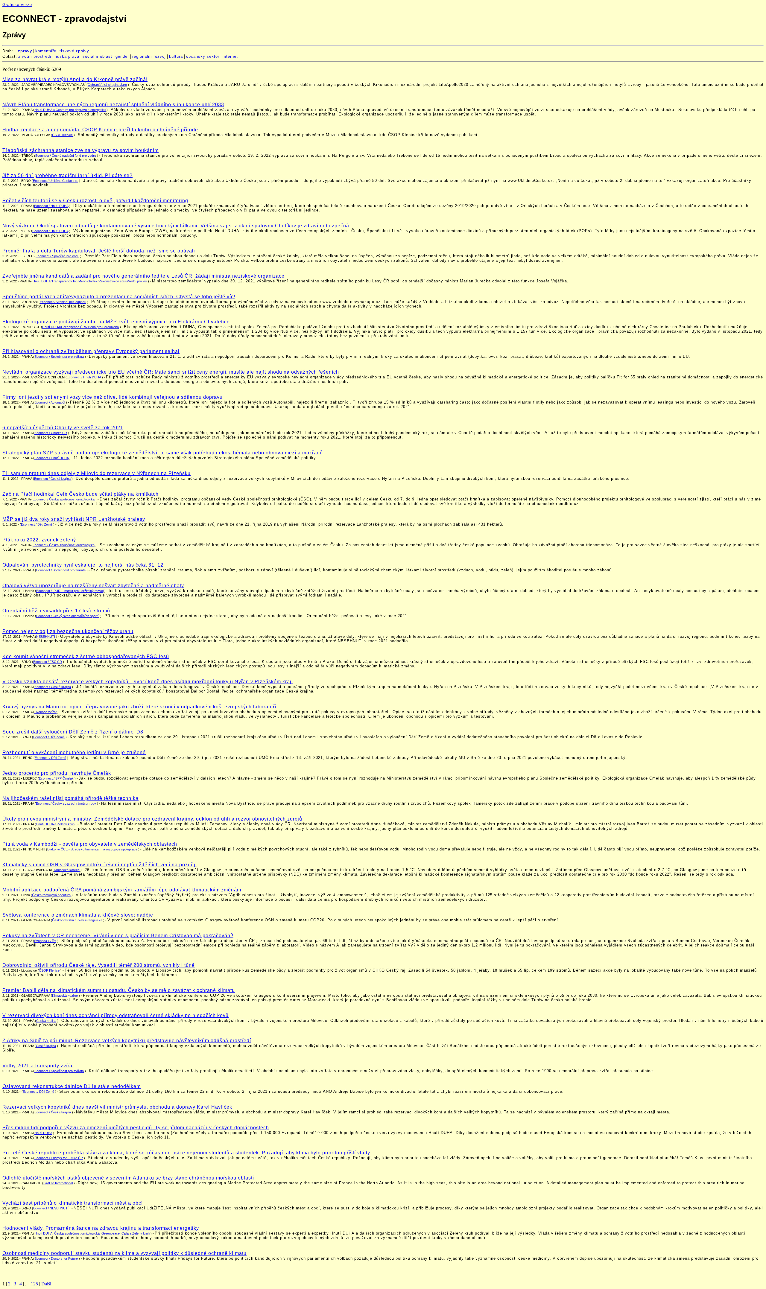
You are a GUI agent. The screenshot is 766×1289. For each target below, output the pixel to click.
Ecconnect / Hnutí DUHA (50, 231)
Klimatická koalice (67, 870)
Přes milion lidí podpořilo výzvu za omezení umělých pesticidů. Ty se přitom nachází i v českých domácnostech (135, 1127)
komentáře (45, 51)
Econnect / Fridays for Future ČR (58, 1158)
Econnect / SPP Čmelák (56, 778)
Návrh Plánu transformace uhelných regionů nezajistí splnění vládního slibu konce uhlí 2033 (113, 104)
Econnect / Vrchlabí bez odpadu (63, 302)
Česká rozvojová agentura (51, 895)
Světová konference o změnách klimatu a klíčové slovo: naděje (77, 914)
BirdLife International (58, 1183)
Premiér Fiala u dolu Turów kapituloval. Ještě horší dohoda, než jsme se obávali (98, 250)
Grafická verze (17, 4)
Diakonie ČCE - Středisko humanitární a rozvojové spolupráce (92, 849)
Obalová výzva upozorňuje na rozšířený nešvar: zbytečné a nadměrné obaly (93, 585)
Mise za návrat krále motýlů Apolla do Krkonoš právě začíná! (75, 79)
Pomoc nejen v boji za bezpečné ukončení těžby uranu (67, 631)
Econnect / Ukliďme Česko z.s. (55, 180)
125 (34, 1283)
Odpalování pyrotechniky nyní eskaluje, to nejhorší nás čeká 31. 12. (83, 564)
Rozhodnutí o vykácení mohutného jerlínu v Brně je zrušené (74, 752)
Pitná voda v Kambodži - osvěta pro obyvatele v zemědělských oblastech (89, 844)
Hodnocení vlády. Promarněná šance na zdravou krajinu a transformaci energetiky (100, 1228)
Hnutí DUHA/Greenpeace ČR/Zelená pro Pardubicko (80, 327)
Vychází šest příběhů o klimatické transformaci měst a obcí (72, 1203)
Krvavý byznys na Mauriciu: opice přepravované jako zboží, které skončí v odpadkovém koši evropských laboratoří (139, 706)
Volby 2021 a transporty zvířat (38, 1065)
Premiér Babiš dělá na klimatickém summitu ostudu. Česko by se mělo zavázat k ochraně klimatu (118, 990)
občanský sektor (202, 56)
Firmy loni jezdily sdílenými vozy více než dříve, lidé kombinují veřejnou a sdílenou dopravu (112, 397)
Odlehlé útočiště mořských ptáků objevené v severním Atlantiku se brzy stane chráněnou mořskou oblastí (128, 1177)
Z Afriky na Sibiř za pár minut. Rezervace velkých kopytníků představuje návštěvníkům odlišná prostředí (126, 1040)
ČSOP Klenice (62, 135)
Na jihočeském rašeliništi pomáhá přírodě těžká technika (70, 798)
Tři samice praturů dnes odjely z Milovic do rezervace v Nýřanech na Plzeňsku (96, 473)
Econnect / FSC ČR (47, 661)
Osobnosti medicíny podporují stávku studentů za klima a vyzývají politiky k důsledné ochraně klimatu (124, 1253)
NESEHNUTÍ (45, 636)
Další (46, 1283)
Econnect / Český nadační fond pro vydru (65, 155)
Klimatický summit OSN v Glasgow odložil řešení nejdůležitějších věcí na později (99, 864)
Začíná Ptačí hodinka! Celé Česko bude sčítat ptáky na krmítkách (80, 494)
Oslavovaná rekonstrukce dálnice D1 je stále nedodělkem (71, 1086)
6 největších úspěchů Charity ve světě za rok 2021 (62, 427)
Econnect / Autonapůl (49, 402)
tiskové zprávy (74, 51)
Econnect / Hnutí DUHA (51, 206)
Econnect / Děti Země (36, 524)
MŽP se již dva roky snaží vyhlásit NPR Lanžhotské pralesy (73, 519)
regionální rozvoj (149, 56)
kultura (176, 56)
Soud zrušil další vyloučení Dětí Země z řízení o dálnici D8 (72, 731)
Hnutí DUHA (43, 1133)
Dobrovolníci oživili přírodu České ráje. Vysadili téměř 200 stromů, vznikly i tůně (98, 965)
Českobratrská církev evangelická (77, 920)
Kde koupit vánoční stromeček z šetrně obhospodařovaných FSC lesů (85, 656)
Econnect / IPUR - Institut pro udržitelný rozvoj (70, 591)
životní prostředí (34, 56)
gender (122, 56)
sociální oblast (97, 56)
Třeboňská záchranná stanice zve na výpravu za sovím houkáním (80, 150)
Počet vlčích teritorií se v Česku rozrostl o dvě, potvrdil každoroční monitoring (95, 200)
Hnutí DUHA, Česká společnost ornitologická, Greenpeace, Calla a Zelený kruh (92, 1233)
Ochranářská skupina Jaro (107, 84)
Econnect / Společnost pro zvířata (59, 356)
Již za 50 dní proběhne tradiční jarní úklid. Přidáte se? (67, 175)
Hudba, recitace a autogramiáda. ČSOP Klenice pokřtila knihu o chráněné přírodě (100, 129)
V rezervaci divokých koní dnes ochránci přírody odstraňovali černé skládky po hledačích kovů (115, 1015)
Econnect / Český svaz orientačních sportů (67, 616)
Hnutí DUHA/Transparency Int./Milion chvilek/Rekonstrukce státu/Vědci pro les (90, 281)
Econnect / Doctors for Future (56, 1258)
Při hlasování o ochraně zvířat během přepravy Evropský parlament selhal (91, 351)
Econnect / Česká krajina (52, 478)
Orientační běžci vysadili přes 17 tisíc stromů (56, 610)
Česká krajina (46, 1020)
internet (230, 56)
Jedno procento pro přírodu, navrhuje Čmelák (56, 773)
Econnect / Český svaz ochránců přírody (66, 803)
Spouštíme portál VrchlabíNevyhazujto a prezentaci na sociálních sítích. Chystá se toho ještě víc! (118, 296)
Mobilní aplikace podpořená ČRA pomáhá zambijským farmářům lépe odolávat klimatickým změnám (121, 889)
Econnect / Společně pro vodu (57, 256)
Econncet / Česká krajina (52, 687)
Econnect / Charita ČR (50, 433)
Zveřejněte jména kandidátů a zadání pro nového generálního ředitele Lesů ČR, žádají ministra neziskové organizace (143, 276)
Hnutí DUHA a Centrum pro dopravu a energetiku (70, 110)
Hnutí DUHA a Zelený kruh (55, 824)
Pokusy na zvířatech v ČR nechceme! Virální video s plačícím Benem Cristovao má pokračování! (117, 935)
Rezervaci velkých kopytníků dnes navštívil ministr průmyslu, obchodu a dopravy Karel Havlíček (117, 1107)
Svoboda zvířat (45, 712)
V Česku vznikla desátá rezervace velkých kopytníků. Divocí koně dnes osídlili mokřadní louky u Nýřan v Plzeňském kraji (147, 681)
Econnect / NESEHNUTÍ (51, 1208)
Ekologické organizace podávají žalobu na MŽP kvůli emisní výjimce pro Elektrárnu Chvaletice (116, 321)
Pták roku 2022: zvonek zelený (39, 539)
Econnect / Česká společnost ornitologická (64, 499)
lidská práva (67, 56)
